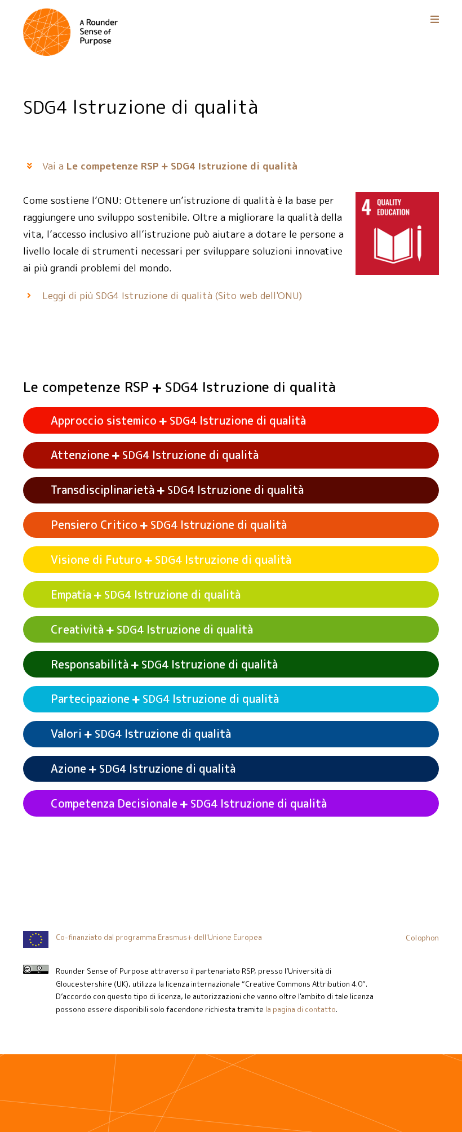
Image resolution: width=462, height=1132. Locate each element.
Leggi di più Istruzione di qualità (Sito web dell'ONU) (172, 295)
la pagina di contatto (300, 1009)
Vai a (169, 166)
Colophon (422, 937)
